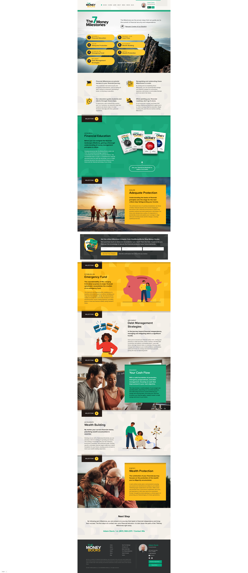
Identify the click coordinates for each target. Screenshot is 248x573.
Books (105, 5)
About (119, 5)
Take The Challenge (126, 549)
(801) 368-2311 (125, 536)
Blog (132, 5)
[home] (92, 5)
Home (111, 549)
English (3, 571)
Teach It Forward (125, 557)
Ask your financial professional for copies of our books (142, 168)
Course (110, 5)
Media (123, 5)
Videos (128, 5)
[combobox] (4, 571)
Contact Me (139, 536)
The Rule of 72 (125, 551)
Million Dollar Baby (126, 553)
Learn (114, 5)
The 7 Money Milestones (127, 555)
